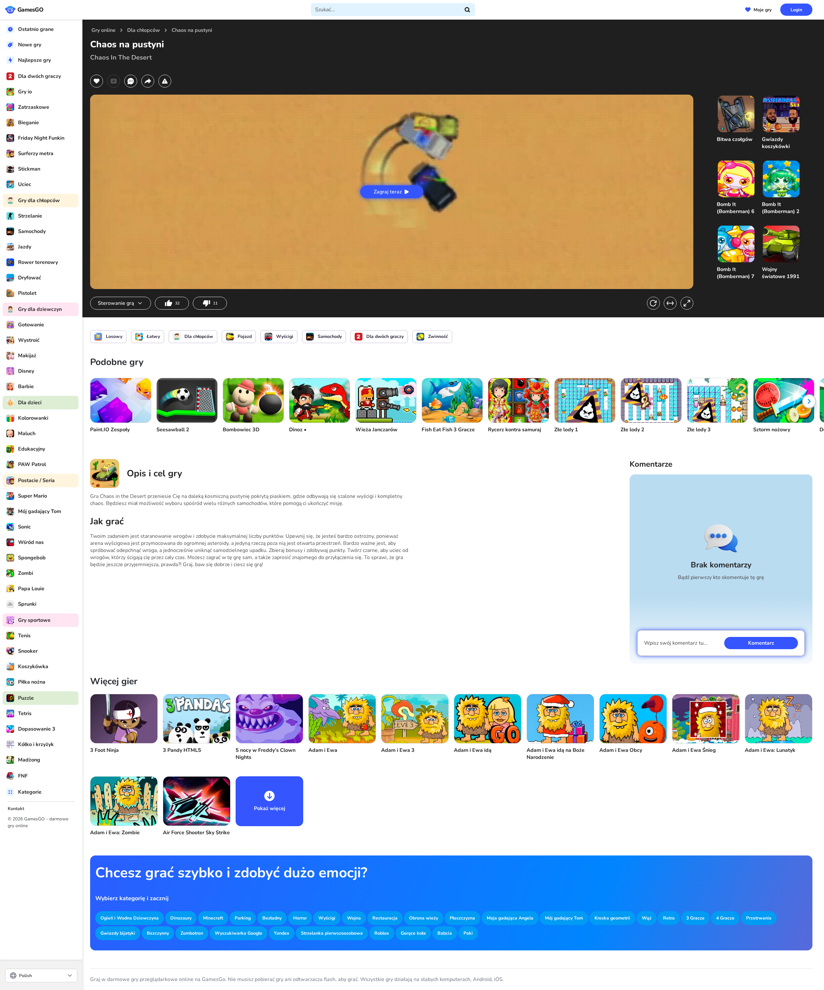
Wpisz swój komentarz (675, 643)
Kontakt (16, 809)
